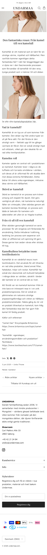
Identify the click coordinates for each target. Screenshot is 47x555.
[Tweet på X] (8, 358)
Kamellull (11, 370)
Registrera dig (23, 513)
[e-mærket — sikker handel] (18, 536)
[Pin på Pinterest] (14, 358)
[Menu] (3, 8)
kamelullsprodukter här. (25, 121)
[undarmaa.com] (23, 8)
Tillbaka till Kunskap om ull (23, 383)
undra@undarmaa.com (13, 442)
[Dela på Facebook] (11, 358)
